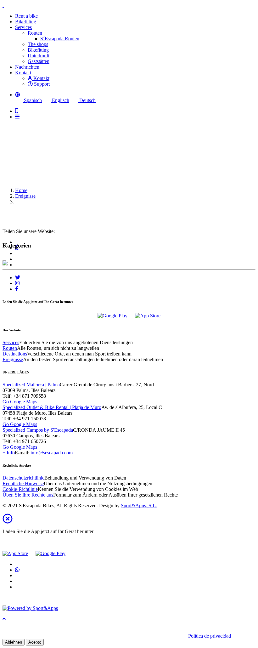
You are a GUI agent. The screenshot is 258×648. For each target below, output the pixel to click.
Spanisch (32, 100)
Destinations (15, 353)
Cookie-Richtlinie (20, 489)
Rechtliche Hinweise (23, 483)
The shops (38, 44)
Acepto (34, 642)
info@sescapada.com (52, 452)
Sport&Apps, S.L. (139, 505)
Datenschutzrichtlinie (23, 477)
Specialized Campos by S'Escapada (38, 430)
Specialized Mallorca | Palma (31, 384)
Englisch (60, 100)
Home (21, 190)
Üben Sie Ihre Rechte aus (28, 494)
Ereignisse (25, 196)
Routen (35, 33)
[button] (17, 94)
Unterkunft (38, 55)
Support (41, 84)
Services (11, 342)
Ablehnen (13, 642)
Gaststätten (38, 61)
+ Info (9, 452)
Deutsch (87, 100)
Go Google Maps (20, 401)
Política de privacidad (209, 636)
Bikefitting (38, 50)
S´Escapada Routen (59, 38)
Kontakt (40, 78)
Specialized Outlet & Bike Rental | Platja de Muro (52, 407)
